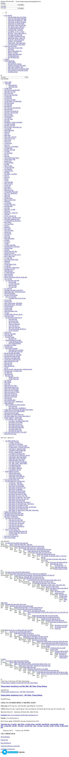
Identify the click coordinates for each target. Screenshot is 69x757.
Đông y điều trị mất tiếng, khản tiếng (20, 662)
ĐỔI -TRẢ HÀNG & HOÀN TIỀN (18, 69)
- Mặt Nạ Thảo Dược (14, 473)
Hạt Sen (6, 225)
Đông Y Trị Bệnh (13, 52)
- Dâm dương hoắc (13, 528)
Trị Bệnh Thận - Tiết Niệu (15, 30)
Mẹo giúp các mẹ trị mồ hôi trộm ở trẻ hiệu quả (45, 670)
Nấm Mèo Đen (8, 271)
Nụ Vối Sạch (8, 98)
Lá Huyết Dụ (8, 143)
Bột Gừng (7, 196)
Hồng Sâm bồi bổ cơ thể (11, 361)
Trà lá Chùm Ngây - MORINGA (13, 401)
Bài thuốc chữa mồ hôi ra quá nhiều (38, 669)
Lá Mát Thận (8, 88)
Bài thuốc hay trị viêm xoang (63, 595)
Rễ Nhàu (6, 172)
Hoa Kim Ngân (8, 306)
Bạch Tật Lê (7, 188)
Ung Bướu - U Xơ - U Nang (16, 31)
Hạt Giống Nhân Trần (15, 429)
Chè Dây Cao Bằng (10, 100)
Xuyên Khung (8, 248)
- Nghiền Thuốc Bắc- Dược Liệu (17, 533)
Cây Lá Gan (7, 300)
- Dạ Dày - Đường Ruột (15, 452)
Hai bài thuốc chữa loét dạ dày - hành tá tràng (32, 548)
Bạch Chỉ (7, 177)
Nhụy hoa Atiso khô (14, 327)
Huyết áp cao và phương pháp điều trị (20, 632)
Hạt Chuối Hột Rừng (15, 343)
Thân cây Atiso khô (14, 324)
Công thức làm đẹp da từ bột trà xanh (42, 582)
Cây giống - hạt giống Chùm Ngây (18, 421)
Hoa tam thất (12, 282)
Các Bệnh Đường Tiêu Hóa (16, 28)
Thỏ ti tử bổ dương (9, 293)
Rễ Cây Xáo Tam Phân (11, 95)
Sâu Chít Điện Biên (9, 400)
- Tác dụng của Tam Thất (15, 520)
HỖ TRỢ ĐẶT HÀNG (14, 64)
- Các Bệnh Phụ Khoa (14, 465)
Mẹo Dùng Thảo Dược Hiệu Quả (13, 513)
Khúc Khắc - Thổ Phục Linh (12, 217)
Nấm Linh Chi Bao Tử (10, 395)
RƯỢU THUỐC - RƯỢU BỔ (13, 417)
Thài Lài (6, 133)
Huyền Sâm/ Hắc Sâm (10, 251)
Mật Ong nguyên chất (10, 397)
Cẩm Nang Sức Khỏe (10, 46)
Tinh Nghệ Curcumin (11, 348)
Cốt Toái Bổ (7, 117)
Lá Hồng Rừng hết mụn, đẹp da (13, 314)
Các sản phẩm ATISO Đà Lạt (13, 317)
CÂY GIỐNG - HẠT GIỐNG (14, 419)
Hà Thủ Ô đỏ (12, 338)
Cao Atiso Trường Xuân (11, 259)
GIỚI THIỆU (12, 62)
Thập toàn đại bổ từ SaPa (11, 413)
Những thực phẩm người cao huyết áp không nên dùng (52, 641)
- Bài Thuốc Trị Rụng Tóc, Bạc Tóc (18, 499)
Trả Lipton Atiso (13, 321)
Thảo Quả (7, 195)
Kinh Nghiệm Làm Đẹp (12, 471)
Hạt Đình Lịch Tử (9, 269)
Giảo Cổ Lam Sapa (10, 296)
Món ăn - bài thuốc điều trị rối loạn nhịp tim (31, 577)
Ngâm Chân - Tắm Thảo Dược (17, 43)
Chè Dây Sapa (8, 346)
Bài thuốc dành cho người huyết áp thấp (48, 617)
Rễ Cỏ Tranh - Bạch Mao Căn (12, 127)
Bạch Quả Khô (8, 275)
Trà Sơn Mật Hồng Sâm (11, 192)
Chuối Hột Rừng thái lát (15, 342)
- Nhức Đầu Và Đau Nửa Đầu (17, 458)
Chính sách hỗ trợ (9, 61)
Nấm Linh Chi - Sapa (10, 385)
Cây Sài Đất (7, 129)
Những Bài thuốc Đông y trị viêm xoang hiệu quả (28, 607)
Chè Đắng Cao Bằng (10, 345)
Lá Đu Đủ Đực (8, 171)
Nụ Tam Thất (12, 287)
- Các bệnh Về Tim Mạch (15, 444)
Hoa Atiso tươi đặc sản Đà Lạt (17, 329)
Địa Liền (6, 156)
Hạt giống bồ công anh (15, 430)
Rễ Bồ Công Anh (14, 377)
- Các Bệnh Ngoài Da (14, 466)
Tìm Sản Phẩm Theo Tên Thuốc (17, 17)
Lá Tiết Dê (7, 266)
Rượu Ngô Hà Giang (10, 434)
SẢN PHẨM (8, 15)
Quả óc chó (7, 185)
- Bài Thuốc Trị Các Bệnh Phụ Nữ (18, 508)
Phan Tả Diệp (8, 166)
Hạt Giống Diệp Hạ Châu (16, 426)
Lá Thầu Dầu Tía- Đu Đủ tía (12, 221)
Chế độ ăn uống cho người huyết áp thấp (57, 648)
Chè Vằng (7, 384)
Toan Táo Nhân (8, 230)
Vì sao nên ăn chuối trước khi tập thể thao (17, 661)
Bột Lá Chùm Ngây (10, 200)
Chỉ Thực (7, 235)
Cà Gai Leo (7, 332)
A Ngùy (6, 243)
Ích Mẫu (6, 164)
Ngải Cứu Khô (8, 274)
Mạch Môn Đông (9, 238)
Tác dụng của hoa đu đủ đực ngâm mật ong (17, 572)
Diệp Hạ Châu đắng (10, 334)
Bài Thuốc (11, 49)
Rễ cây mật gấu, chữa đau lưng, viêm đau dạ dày (18, 369)
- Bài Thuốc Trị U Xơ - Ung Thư (17, 496)
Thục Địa (7, 214)
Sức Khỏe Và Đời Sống (11, 516)
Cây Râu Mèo (8, 148)
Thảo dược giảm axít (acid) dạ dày (42, 552)
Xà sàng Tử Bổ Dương (11, 295)
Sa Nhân (6, 240)
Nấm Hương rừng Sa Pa (11, 387)
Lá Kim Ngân (8, 308)
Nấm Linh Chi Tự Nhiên (11, 390)
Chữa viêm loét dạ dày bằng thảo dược (39, 551)
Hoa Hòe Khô (8, 206)
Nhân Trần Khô (8, 403)
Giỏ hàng (3, 6)
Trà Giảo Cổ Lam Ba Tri (11, 111)
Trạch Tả (6, 145)
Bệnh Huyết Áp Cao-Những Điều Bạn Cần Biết (19, 630)
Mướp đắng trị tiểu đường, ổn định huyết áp (35, 636)
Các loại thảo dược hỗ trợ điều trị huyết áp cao (54, 643)
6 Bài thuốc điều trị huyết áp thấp (37, 638)
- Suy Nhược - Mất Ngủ (15, 468)
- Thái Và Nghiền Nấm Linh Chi (17, 531)
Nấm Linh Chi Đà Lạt (10, 393)
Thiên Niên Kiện (9, 130)
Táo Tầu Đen (8, 169)
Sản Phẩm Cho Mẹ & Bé (15, 35)
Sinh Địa (6, 250)
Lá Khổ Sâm (8, 96)
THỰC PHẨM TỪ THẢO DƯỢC (15, 405)
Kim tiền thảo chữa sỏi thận (12, 356)
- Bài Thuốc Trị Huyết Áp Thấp (17, 494)
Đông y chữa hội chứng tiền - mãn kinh (21, 544)
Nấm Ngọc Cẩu (8, 190)
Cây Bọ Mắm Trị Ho (10, 264)
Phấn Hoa (7, 201)
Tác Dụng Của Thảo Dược (13, 518)
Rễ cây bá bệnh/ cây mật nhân (12, 355)
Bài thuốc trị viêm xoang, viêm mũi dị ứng (53, 585)
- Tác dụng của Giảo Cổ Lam (16, 521)
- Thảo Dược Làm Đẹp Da (15, 478)
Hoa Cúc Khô (8, 114)
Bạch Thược (7, 222)
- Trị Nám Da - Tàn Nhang (16, 484)
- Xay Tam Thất (12, 534)
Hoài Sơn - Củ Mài (9, 209)
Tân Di (6, 180)
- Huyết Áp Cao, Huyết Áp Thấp (17, 445)
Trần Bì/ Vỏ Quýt (9, 253)
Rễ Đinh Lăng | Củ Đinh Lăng (13, 371)
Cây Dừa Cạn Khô (9, 124)
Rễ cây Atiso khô (14, 322)
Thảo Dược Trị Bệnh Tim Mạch (17, 22)
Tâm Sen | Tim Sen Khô (11, 112)
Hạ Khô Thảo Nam (9, 204)
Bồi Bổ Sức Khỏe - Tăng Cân (16, 38)
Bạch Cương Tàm (9, 256)
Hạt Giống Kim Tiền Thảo (16, 427)
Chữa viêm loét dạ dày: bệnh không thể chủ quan (37, 549)
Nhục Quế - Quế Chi (10, 137)
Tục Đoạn (7, 242)
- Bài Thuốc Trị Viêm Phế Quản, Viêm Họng (21, 504)
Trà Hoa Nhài (8, 309)
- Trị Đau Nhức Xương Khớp (16, 492)
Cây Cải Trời (8, 279)
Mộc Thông (7, 382)
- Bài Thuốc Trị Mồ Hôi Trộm (16, 491)
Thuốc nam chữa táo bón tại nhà (46, 554)
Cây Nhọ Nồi (8, 104)
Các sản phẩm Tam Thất (12, 280)
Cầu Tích (7, 263)
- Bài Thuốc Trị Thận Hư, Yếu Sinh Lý (19, 502)
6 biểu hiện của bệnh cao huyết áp (24, 633)
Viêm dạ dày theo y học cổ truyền (46, 583)
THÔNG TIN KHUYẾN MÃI (17, 65)
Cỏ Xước (7, 151)
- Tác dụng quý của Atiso (15, 525)
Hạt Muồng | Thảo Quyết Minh (13, 122)
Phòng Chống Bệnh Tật (14, 51)
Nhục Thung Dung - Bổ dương (13, 303)
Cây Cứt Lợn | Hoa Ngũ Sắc (12, 108)
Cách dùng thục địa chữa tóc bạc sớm (33, 578)
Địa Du (6, 179)
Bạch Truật (7, 229)
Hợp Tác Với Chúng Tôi (11, 536)
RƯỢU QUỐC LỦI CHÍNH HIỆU (14, 411)
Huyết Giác (7, 232)
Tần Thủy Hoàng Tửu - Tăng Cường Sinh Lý (17, 416)
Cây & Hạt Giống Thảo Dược (16, 44)
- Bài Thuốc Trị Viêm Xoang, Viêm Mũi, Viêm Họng (23, 510)
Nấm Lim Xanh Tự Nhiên (11, 392)
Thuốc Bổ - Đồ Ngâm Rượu (16, 40)
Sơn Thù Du (7, 233)
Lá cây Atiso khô (13, 330)
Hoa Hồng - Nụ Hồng (10, 174)
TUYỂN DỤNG (13, 72)
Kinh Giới (7, 237)
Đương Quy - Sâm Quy (11, 213)
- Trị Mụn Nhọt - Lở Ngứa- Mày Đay (19, 447)
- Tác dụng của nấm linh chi (16, 526)
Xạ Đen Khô (8, 301)
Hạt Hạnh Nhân (8, 116)
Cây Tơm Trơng (8, 224)
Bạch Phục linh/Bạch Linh (11, 219)
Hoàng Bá (7, 261)
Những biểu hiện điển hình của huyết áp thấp (45, 615)
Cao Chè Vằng (8, 119)
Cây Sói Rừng (8, 153)
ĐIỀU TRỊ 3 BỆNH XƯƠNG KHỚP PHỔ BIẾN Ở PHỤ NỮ (32, 664)
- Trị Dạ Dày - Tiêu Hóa (15, 483)
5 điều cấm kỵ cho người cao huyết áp (34, 611)
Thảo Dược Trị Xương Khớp (16, 23)
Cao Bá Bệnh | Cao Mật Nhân (12, 101)
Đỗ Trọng (7, 211)
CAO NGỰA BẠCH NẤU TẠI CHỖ (15, 432)
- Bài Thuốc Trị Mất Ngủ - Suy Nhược (19, 497)
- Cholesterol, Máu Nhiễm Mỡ (16, 450)
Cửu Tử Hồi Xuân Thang (11, 158)
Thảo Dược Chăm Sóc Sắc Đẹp (17, 25)
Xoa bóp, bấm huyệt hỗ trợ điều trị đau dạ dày (61, 652)
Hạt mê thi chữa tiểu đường (12, 353)
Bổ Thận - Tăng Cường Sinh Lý (17, 33)
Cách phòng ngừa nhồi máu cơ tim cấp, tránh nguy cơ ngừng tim (28, 573)
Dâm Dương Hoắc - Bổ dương (13, 305)
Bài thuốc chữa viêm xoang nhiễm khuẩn (21, 606)
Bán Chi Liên (8, 363)
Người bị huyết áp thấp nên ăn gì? (50, 619)
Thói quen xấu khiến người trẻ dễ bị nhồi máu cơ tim (58, 563)
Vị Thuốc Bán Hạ (9, 272)
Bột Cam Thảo (8, 183)
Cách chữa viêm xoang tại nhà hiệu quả (30, 609)
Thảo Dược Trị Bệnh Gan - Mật (17, 20)
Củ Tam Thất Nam (14, 284)
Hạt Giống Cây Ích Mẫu (16, 422)
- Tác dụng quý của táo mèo (16, 523)
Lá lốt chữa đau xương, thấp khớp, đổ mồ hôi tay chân (52, 672)
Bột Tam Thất (13, 285)
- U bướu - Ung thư (13, 442)
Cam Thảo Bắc (8, 182)
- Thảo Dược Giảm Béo (15, 475)
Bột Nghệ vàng (13, 87)
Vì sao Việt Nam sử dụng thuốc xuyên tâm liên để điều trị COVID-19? (34, 575)
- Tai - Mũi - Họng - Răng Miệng (17, 463)
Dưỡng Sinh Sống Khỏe (15, 54)
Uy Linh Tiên (8, 258)
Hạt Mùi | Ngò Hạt (9, 125)
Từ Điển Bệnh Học (13, 56)
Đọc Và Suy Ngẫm (9, 537)
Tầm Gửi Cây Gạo (9, 138)
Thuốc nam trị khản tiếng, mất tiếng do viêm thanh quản (34, 665)
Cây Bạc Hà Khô (9, 167)
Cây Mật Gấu (8, 372)
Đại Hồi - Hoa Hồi (9, 150)
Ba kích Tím (7, 161)
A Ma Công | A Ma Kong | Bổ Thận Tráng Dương (18, 409)
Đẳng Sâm (7, 135)
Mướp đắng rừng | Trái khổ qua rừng (14, 292)
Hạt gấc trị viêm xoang (52, 586)
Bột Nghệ (8, 83)
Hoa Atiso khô (13, 319)
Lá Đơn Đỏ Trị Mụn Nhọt (11, 267)
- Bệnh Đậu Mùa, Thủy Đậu (16, 460)
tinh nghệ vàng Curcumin (16, 350)
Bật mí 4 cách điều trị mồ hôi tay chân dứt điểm (54, 674)
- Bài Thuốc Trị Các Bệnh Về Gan (18, 505)
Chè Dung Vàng (9, 316)
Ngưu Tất (7, 132)
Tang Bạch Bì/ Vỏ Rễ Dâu (11, 246)
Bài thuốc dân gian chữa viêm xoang (15, 604)
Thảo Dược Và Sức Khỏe (15, 48)
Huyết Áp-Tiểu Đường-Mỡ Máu (17, 19)
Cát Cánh (7, 208)
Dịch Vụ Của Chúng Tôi (12, 529)
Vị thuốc (6, 59)
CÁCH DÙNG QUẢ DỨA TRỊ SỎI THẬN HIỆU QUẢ (44, 580)
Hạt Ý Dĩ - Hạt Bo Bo (10, 193)
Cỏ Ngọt (6, 313)
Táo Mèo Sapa (8, 374)
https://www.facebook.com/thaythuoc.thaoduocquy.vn (19, 715)
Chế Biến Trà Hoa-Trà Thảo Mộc (13, 515)
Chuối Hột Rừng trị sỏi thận (13, 340)
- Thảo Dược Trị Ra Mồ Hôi (16, 476)
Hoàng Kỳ (7, 227)
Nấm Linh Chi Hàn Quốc (11, 388)
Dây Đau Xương (9, 103)
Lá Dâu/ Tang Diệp (9, 245)
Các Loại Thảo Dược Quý (11, 479)
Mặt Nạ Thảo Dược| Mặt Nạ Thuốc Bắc (15, 277)
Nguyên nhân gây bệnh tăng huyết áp (29, 635)
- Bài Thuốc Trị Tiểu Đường (16, 486)
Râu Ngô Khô (8, 109)
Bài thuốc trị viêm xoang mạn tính (60, 592)
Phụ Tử (6, 154)
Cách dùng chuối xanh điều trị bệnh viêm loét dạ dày (29, 546)
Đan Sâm (7, 121)
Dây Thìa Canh (8, 93)
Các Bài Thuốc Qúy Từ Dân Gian (15, 481)
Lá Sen (6, 367)
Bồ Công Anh (9, 376)
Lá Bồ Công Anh (14, 379)
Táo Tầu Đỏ (7, 380)
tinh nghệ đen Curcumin (15, 351)
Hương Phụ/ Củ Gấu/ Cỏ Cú (12, 254)
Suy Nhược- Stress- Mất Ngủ (16, 27)
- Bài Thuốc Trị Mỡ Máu (15, 489)
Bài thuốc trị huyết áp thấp (39, 640)
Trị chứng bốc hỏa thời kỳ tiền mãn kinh (16, 543)
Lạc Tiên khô (8, 288)
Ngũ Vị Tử (7, 141)
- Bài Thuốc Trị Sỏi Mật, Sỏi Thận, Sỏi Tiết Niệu (22, 507)
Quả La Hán (7, 82)
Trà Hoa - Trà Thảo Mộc (15, 41)
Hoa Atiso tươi (13, 406)
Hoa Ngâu (7, 187)
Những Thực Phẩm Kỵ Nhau (12, 512)
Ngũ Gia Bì (7, 140)
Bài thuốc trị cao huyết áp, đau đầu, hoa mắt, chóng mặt (61, 627)
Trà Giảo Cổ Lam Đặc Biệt (12, 90)
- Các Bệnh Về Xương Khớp (16, 454)
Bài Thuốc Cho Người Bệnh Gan (13, 414)
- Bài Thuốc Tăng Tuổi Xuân (16, 500)
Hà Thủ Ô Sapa (9, 337)
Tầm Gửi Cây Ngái (9, 91)
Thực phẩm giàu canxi (29, 667)
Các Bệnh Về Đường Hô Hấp (16, 36)
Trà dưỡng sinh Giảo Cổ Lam (17, 298)
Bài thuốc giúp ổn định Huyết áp (55, 620)
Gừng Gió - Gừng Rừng (11, 146)
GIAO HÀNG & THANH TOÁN (18, 70)
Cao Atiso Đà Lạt (14, 325)
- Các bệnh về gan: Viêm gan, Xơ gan (19, 455)
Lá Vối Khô (7, 203)
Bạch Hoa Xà (8, 364)
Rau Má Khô (8, 106)
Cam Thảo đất (8, 335)
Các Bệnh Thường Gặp (12, 441)
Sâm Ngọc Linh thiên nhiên (12, 358)
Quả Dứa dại (8, 398)
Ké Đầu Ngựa (8, 198)
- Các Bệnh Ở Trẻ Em (14, 470)
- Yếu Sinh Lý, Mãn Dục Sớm (17, 449)
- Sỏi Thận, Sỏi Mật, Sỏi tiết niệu (17, 462)
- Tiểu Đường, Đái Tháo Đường (17, 457)
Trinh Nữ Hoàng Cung (10, 311)
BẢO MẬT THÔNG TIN (15, 67)
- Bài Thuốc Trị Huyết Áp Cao (17, 487)
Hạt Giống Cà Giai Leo (15, 424)
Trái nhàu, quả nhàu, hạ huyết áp (13, 290)
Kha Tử (6, 175)
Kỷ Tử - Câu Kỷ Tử (10, 216)
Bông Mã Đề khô (9, 366)
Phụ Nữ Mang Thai (13, 57)
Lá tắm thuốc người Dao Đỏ (12, 359)
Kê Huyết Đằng (8, 162)
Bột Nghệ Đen (13, 85)
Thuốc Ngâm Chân (9, 159)
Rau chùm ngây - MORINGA (17, 408)
